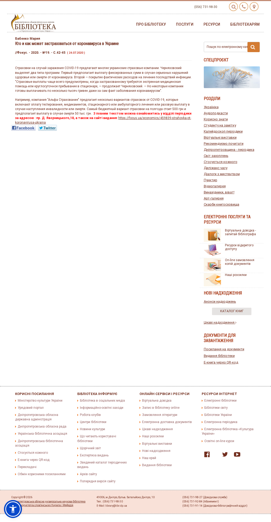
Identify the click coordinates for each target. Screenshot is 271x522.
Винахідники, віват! (219, 192)
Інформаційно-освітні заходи (101, 408)
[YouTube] (235, 455)
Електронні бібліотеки (220, 400)
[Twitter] (223, 455)
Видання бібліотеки (219, 356)
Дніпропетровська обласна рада (42, 426)
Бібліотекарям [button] (245, 24)
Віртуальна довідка (156, 400)
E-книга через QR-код (221, 362)
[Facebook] (206, 455)
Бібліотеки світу (216, 408)
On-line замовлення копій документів (239, 262)
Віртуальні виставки (220, 137)
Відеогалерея (215, 186)
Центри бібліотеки (93, 422)
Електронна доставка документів (167, 422)
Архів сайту (88, 474)
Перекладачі (27, 467)
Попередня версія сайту (97, 481)
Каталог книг (231, 311)
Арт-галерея (214, 198)
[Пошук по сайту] (233, 6)
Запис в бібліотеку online (160, 408)
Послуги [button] (184, 24)
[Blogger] (214, 455)
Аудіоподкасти (216, 113)
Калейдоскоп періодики (223, 131)
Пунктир (210, 180)
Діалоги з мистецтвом (222, 174)
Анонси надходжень (220, 301)
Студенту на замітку (220, 125)
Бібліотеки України (218, 415)
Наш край (149, 458)
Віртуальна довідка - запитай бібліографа (240, 232)
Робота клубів (90, 415)
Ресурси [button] (212, 24)
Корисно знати (216, 119)
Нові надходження (156, 451)
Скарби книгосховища (221, 204)
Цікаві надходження (219, 322)
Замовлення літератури (159, 415)
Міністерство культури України (40, 400)
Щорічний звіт (90, 448)
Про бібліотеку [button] (151, 24)
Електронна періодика (220, 422)
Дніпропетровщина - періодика (229, 150)
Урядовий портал (31, 408)
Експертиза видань (94, 455)
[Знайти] (253, 47)
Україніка (211, 107)
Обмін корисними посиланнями (42, 474)
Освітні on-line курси (219, 441)
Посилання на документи (224, 349)
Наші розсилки (236, 275)
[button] (13, 509)
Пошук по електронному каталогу (231, 47)
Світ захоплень (216, 156)
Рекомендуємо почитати (223, 144)
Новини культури (92, 429)
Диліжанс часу (215, 168)
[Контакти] (243, 6)
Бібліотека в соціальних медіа (102, 400)
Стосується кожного (220, 162)
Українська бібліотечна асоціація (42, 433)
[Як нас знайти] (254, 6)
